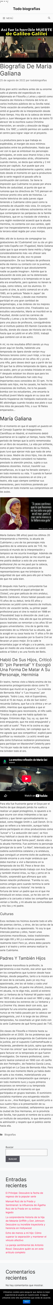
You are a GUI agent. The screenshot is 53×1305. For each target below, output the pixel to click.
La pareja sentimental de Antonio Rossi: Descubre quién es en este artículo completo (25, 1249)
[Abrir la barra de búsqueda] (49, 18)
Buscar (9, 1147)
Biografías (10, 1134)
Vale (26, 1302)
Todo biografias (26, 9)
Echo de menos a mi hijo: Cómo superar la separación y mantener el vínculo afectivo (26, 1237)
